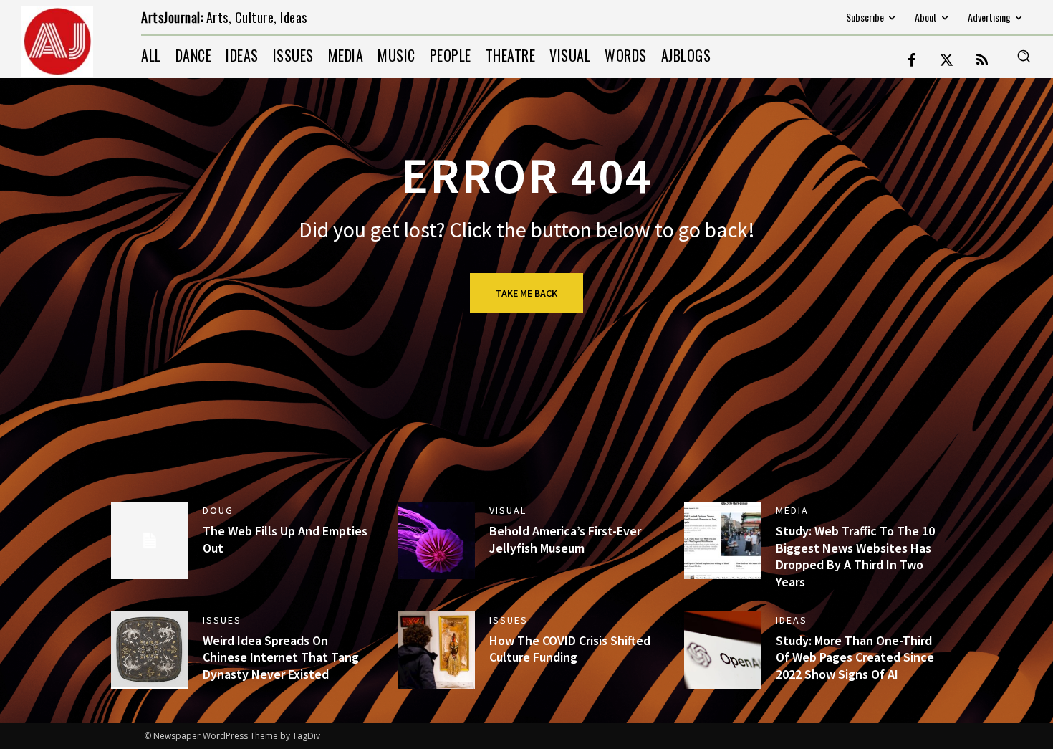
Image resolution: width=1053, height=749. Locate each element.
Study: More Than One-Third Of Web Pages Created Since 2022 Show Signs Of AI (855, 657)
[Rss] (982, 61)
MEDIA (792, 510)
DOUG (218, 510)
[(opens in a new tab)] (149, 650)
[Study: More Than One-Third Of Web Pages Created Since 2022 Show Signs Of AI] (722, 650)
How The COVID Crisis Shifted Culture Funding (569, 648)
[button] (1023, 55)
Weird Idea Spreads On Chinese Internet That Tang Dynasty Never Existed (281, 657)
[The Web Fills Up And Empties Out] (149, 540)
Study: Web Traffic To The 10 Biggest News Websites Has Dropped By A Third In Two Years (855, 556)
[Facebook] (912, 61)
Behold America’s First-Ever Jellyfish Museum (565, 539)
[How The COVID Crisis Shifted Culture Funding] (436, 650)
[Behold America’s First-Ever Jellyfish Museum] (436, 540)
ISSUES (222, 620)
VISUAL (507, 510)
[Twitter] (947, 61)
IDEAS (791, 620)
